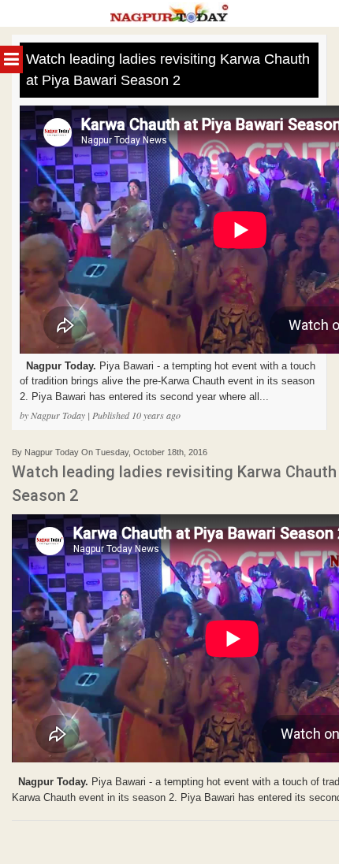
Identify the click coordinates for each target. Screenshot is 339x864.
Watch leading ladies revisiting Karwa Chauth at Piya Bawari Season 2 (168, 69)
